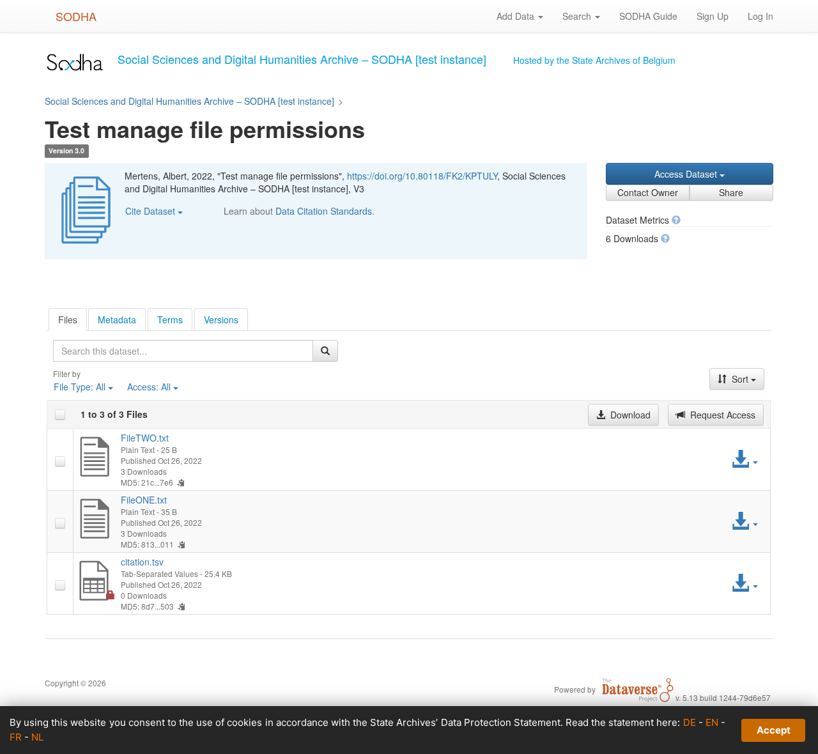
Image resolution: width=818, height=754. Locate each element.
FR (16, 737)
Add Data (517, 16)
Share (731, 192)
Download (629, 414)
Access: (149, 386)
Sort (740, 379)
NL (37, 737)
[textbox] (183, 351)
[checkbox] (60, 415)
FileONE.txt (144, 499)
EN (712, 722)
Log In (760, 16)
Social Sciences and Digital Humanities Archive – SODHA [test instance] (189, 101)
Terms (170, 319)
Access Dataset (687, 173)
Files (67, 319)
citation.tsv (142, 561)
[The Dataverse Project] (637, 688)
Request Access (721, 414)
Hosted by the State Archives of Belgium (594, 60)
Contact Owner (647, 192)
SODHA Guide (648, 16)
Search (578, 16)
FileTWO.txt (145, 437)
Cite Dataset (151, 210)
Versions (221, 319)
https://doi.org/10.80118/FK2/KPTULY (422, 175)
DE (689, 722)
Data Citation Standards (323, 210)
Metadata (117, 319)
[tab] (68, 319)
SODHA (76, 16)
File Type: (79, 386)
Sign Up (713, 16)
